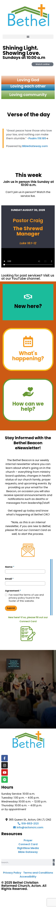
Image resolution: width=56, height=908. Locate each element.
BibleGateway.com (35, 146)
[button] (28, 37)
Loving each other (28, 86)
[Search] (54, 862)
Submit (11, 608)
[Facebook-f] (4, 758)
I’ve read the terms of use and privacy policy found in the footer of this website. (26, 597)
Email (9, 578)
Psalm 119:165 (37, 138)
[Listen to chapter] (47, 138)
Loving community (28, 94)
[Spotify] (4, 779)
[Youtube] (4, 772)
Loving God (28, 80)
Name (9, 566)
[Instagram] (4, 765)
